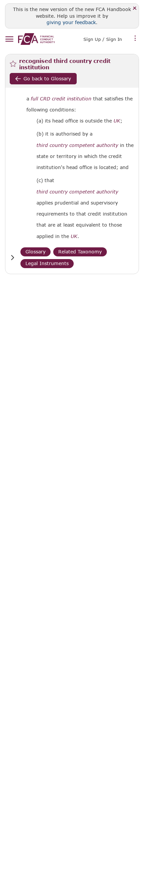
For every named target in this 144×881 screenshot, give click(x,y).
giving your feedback (71, 22)
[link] (36, 39)
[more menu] (135, 38)
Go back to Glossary (47, 78)
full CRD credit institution (61, 98)
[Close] (135, 8)
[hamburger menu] (9, 39)
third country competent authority (77, 145)
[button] (12, 257)
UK (117, 120)
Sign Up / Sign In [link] (102, 39)
